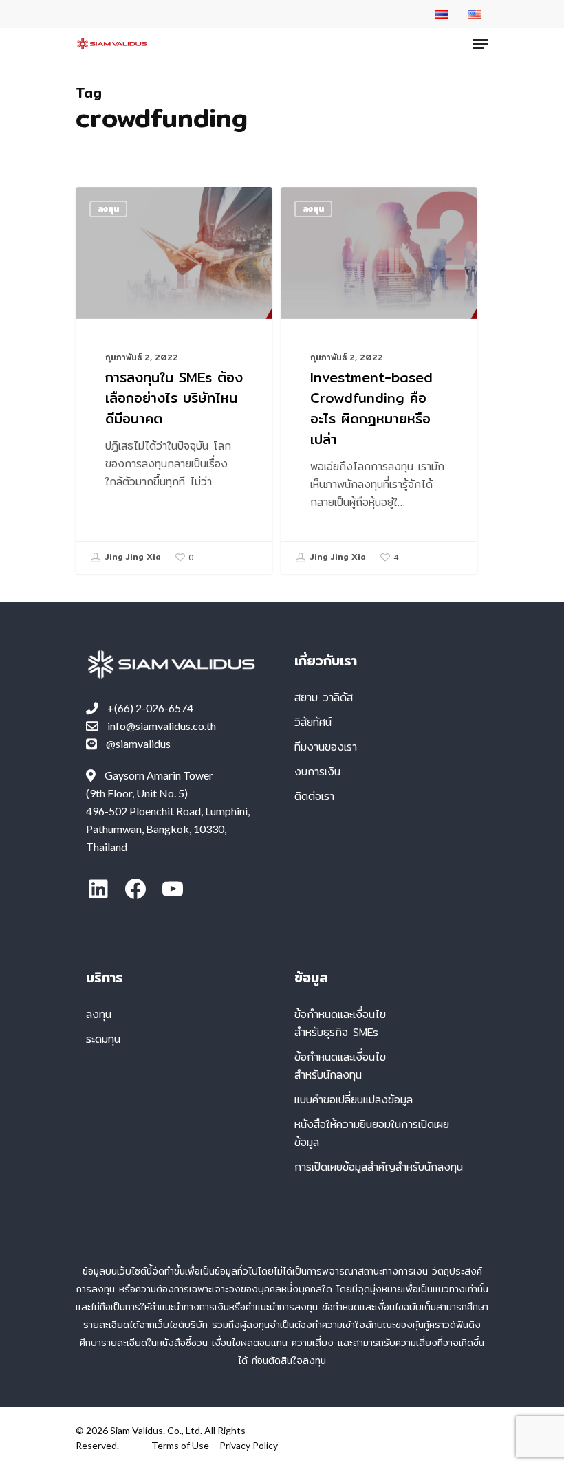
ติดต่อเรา (314, 796)
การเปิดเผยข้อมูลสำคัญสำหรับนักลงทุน (378, 1167)
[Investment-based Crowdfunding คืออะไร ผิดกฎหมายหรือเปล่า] (379, 380)
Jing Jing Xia (131, 557)
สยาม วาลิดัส (323, 697)
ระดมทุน (103, 1039)
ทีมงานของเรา (325, 746)
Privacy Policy (248, 1445)
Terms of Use (180, 1445)
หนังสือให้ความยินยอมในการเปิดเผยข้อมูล (371, 1133)
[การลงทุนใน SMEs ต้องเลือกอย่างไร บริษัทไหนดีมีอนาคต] (174, 380)
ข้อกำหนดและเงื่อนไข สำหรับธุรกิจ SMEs (340, 1023)
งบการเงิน (317, 771)
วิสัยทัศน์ (313, 722)
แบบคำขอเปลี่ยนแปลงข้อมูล (353, 1099)
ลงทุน (108, 208)
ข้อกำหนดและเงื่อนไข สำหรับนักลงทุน (340, 1065)
